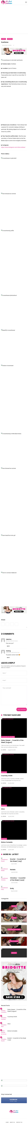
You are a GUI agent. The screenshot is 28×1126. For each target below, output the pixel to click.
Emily (12, 888)
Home (7, 1122)
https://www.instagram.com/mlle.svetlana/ (13, 147)
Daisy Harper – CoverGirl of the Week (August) (12, 741)
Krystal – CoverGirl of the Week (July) (18, 860)
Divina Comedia (6, 842)
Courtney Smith (6, 776)
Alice (3, 809)
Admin (4, 750)
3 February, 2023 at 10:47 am (12, 652)
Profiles (10, 39)
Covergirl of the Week (8, 736)
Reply (8, 646)
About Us (12, 1122)
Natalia (12, 870)
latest (3, 39)
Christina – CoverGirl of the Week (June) (17, 879)
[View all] (14, 906)
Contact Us (19, 1122)
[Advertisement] (14, 19)
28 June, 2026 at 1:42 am (12, 641)
